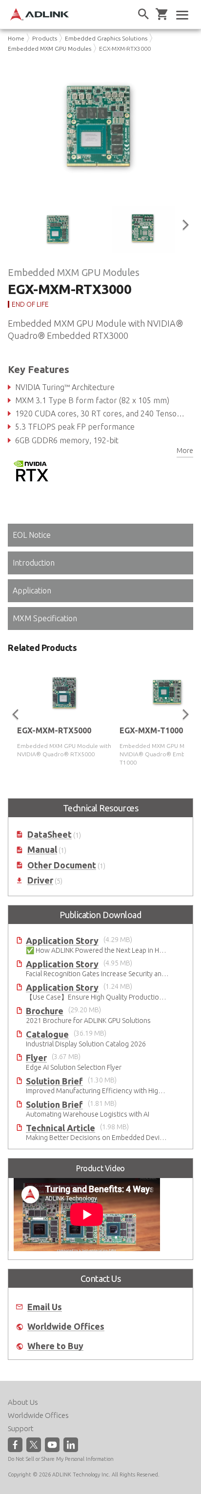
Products (44, 38)
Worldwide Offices (65, 1321)
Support (21, 1428)
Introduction (34, 562)
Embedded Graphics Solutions (106, 38)
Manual (42, 844)
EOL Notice (32, 535)
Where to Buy (55, 1340)
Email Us (44, 1301)
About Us (23, 1402)
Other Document (61, 859)
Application (32, 590)
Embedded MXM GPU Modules (49, 48)
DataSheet (49, 828)
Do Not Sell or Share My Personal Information (61, 1459)
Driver (40, 875)
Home (16, 38)
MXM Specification (45, 618)
